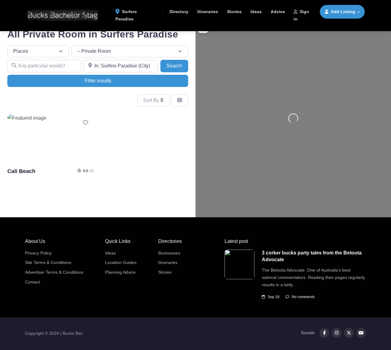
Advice (278, 11)
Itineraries (207, 11)
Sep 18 (274, 297)
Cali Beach (21, 171)
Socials (308, 332)
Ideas (256, 11)
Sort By (151, 100)
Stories (234, 11)
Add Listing (343, 11)
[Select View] (179, 100)
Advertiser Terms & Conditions (54, 272)
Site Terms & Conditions (48, 262)
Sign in (301, 15)
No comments (303, 297)
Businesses (169, 253)
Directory (179, 11)
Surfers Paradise (126, 15)
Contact (32, 282)
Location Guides (121, 262)
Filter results (98, 80)
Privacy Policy (38, 253)
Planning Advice (120, 272)
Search (177, 65)
